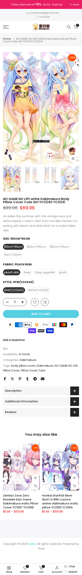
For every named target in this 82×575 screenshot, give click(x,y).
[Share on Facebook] (5, 379)
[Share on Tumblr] (27, 379)
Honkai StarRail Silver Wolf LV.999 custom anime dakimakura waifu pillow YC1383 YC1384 (60, 501)
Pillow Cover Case (33, 370)
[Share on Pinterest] (20, 379)
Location (44, 16)
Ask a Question (14, 340)
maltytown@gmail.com (44, 12)
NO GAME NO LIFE (66, 366)
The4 (41, 549)
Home (7, 38)
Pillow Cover (11, 370)
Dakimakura (28, 360)
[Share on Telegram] (35, 379)
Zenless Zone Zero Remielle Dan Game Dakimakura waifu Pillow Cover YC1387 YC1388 (20, 501)
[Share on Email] (42, 379)
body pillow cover (23, 366)
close (75, 4)
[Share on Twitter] (12, 379)
